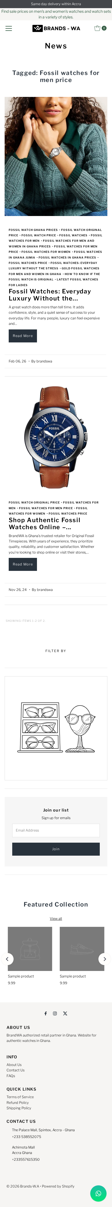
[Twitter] (65, 1013)
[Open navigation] (8, 28)
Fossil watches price (28, 262)
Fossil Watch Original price (34, 502)
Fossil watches (73, 235)
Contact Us (15, 1070)
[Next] (104, 959)
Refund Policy (18, 1103)
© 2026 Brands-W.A (23, 1186)
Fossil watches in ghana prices (67, 257)
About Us (14, 1065)
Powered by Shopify (58, 1186)
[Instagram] (55, 1013)
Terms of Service (20, 1097)
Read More (23, 336)
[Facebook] (46, 1013)
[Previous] (7, 959)
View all (56, 919)
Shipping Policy (19, 1108)
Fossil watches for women (46, 251)
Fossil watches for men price (46, 508)
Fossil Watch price (38, 235)
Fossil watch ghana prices (33, 229)
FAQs (11, 1076)
